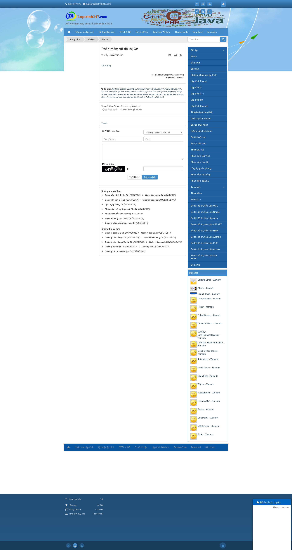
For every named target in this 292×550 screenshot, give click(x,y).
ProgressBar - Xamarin (209, 400)
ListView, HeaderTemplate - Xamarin (211, 344)
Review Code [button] (181, 31)
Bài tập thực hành (199, 124)
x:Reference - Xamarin (208, 425)
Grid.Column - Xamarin (209, 367)
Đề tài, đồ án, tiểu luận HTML (205, 230)
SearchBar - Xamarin (208, 375)
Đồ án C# (195, 62)
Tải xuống (106, 65)
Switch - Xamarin (206, 409)
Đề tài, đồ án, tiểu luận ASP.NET (206, 224)
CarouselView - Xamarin (209, 298)
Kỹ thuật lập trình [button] (107, 31)
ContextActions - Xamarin (210, 323)
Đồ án (194, 56)
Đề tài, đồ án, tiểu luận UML (204, 205)
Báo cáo (195, 68)
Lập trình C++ (197, 93)
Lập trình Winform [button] (161, 31)
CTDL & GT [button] (125, 31)
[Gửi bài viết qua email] (170, 54)
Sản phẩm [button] (212, 31)
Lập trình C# (197, 99)
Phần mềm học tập (200, 162)
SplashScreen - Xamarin (209, 315)
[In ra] (176, 54)
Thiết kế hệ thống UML (202, 112)
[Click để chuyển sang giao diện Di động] (82, 545)
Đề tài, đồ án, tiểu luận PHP (204, 242)
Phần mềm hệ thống (200, 174)
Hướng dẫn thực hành (201, 130)
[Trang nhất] (69, 32)
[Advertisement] (81, 89)
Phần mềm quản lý (200, 180)
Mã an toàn (108, 164)
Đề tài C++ (196, 199)
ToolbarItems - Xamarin (209, 392)
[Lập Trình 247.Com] (87, 16)
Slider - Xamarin (205, 434)
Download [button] (197, 31)
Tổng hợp (195, 186)
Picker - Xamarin (206, 306)
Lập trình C (196, 87)
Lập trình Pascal (199, 81)
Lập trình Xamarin (199, 106)
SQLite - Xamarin (206, 384)
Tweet (104, 123)
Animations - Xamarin (208, 359)
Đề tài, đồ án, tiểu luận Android (206, 236)
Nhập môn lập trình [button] (85, 31)
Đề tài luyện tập (198, 137)
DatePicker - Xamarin (208, 417)
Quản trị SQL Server (200, 118)
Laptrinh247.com (282, 507)
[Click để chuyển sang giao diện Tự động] (68, 545)
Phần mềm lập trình (200, 155)
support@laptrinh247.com (98, 3)
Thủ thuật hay (197, 149)
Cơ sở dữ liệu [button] (142, 31)
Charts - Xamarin (206, 288)
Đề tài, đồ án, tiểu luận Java (204, 218)
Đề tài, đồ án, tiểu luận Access (205, 249)
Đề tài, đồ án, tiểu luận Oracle (205, 211)
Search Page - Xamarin (209, 293)
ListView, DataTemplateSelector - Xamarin (209, 334)
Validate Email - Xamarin (209, 279)
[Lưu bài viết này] (181, 54)
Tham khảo (196, 193)
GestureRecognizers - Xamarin (208, 352)
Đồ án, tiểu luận (198, 143)
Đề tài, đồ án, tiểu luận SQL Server (204, 257)
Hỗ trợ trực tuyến (269, 502)
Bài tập (194, 50)
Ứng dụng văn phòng (201, 168)
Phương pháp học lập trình (204, 74)
